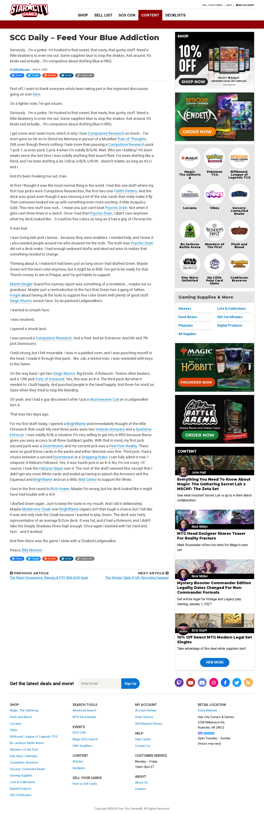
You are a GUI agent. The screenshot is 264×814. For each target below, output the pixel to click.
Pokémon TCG (214, 173)
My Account (146, 705)
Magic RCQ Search (85, 739)
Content (150, 15)
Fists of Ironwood (50, 379)
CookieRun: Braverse (24, 762)
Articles (78, 761)
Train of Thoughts (131, 139)
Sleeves (184, 309)
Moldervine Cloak (36, 509)
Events (79, 727)
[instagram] (213, 683)
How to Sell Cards (85, 784)
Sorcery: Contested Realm (239, 211)
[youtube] (190, 683)
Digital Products (229, 325)
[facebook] (225, 683)
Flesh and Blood (239, 245)
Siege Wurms (21, 301)
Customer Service (151, 756)
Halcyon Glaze (51, 468)
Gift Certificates (230, 317)
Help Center (143, 739)
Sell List (103, 15)
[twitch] (179, 683)
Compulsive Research (106, 133)
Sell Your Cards (213, 5)
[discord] (202, 683)
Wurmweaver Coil (104, 399)
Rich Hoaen (60, 489)
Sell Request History (148, 723)
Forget (15, 295)
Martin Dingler (21, 284)
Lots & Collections (231, 309)
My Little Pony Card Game (214, 280)
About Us (141, 782)
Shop (83, 15)
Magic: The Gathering (190, 174)
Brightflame (76, 424)
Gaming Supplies (21, 775)
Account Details (146, 710)
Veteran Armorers (110, 429)
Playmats (185, 325)
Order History (144, 717)
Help (229, 5)
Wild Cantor (87, 479)
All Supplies (187, 334)
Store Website (207, 710)
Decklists (175, 15)
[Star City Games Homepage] (35, 10)
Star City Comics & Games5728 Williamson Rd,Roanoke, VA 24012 (216, 722)
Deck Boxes (187, 317)
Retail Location (212, 705)
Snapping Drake (94, 457)
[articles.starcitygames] (248, 683)
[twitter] (237, 683)
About (140, 777)
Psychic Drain (116, 208)
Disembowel (53, 446)
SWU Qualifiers (82, 746)
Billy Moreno (21, 69)
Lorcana (190, 208)
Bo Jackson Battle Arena (189, 245)
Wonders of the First (24, 749)
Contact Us (142, 746)
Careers (140, 789)
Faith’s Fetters (125, 191)
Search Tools (85, 705)
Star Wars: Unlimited (190, 279)
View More (215, 662)
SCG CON (127, 15)
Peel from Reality (123, 446)
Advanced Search (84, 710)
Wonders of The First (214, 245)
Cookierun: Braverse (239, 279)
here (36, 94)
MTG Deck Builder (84, 717)
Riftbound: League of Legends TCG (239, 174)
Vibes (214, 208)
